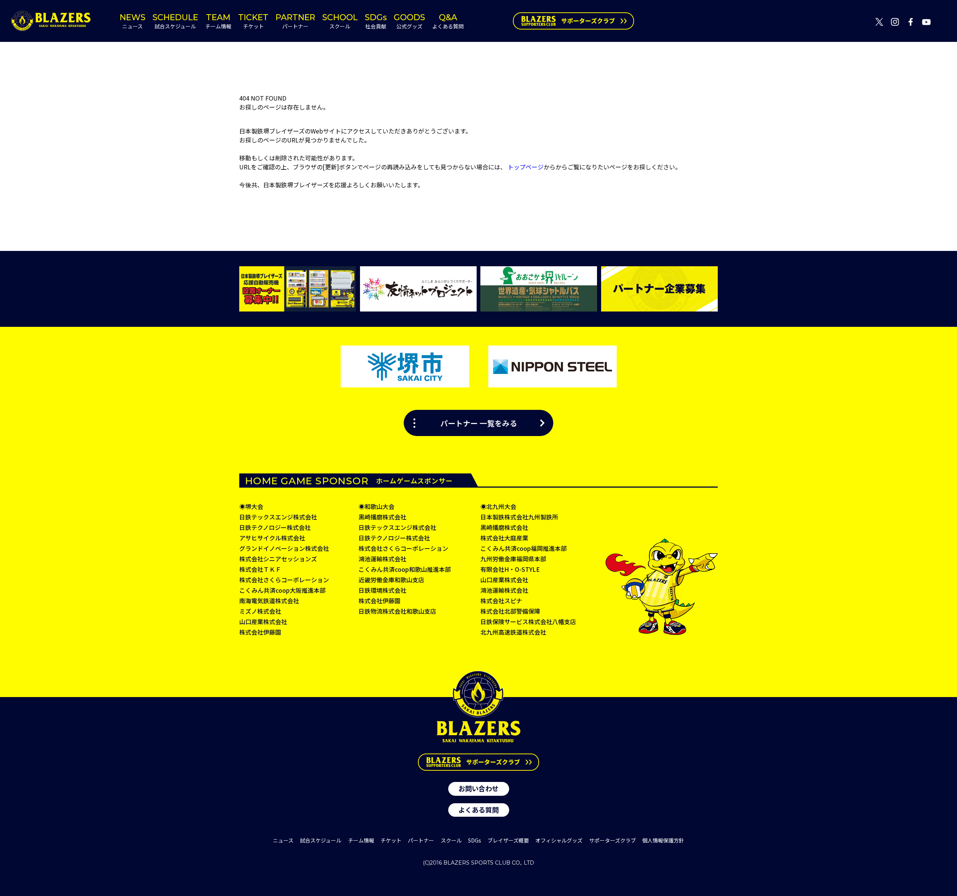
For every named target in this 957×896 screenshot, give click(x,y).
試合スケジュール (320, 840)
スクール (451, 840)
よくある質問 (478, 809)
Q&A (448, 21)
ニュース (283, 840)
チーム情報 (361, 840)
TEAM (218, 21)
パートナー (421, 840)
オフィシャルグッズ (558, 840)
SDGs (376, 21)
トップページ (526, 166)
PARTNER (295, 21)
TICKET (253, 21)
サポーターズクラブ (612, 840)
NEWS (132, 21)
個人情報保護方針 (663, 840)
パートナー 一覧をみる (478, 423)
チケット (391, 840)
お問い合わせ (478, 788)
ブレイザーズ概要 (508, 840)
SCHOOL (340, 21)
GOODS (409, 21)
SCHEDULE (175, 21)
